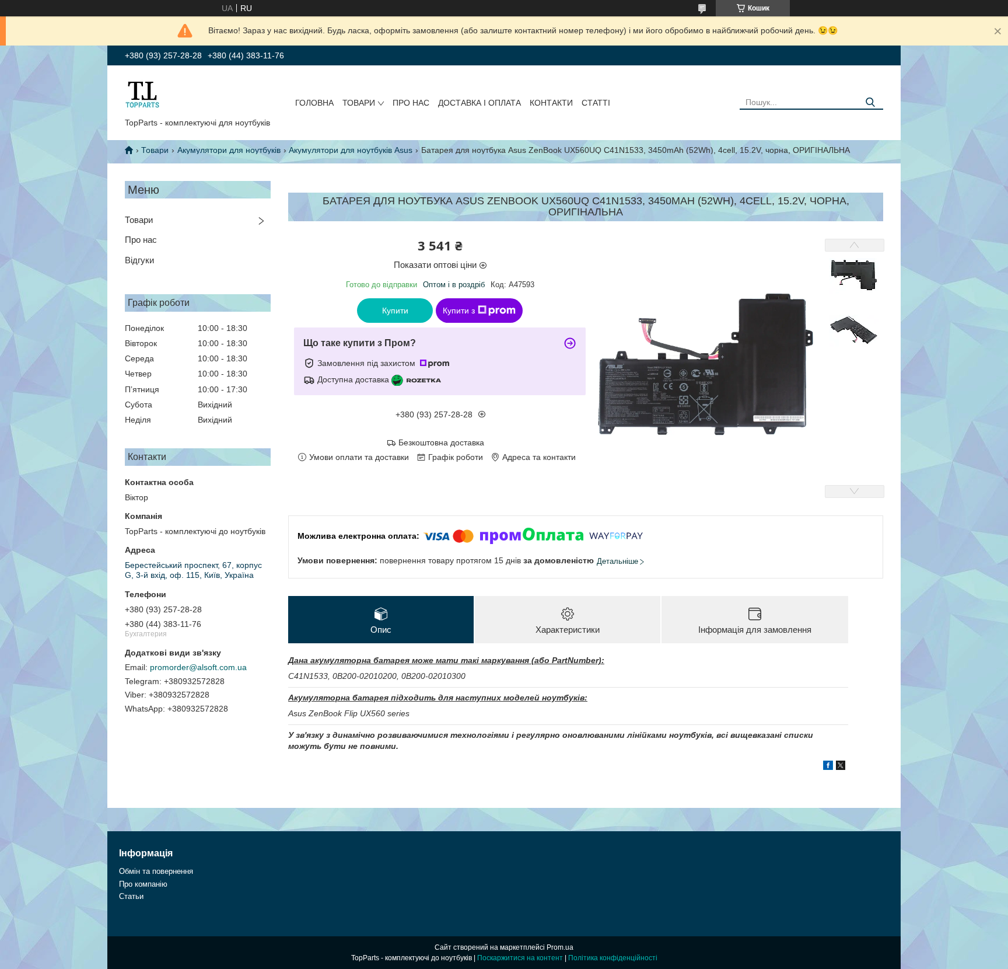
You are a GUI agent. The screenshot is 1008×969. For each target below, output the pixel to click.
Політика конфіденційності (612, 958)
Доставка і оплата (479, 102)
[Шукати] (870, 102)
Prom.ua (560, 947)
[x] (840, 767)
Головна (314, 102)
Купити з (459, 310)
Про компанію (143, 884)
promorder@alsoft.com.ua (198, 667)
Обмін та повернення (156, 871)
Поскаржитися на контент (520, 958)
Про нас (411, 102)
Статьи (131, 896)
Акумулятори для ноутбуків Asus (350, 150)
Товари (358, 102)
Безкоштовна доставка (441, 442)
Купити (395, 310)
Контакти (551, 102)
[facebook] (828, 767)
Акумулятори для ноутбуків (229, 150)
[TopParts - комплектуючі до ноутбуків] (142, 94)
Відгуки (139, 260)
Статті (596, 102)
